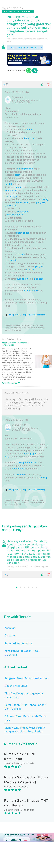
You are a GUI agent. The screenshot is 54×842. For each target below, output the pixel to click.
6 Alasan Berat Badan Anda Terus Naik (25, 718)
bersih (13, 260)
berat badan (22, 202)
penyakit (41, 202)
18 (5, 574)
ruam (27, 453)
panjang (39, 266)
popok (33, 453)
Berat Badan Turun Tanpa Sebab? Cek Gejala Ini (25, 706)
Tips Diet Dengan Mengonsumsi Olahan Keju (24, 695)
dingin (21, 254)
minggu (22, 462)
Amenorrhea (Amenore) (19, 643)
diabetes (38, 278)
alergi (18, 174)
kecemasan (23, 211)
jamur (19, 187)
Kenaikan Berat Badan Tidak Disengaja (21, 652)
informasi (19, 474)
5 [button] (32, 587)
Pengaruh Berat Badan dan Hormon (26, 678)
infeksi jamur (31, 290)
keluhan (31, 462)
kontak (9, 184)
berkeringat (11, 196)
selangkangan (25, 168)
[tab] (27, 295)
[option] (27, 558)
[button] (27, 84)
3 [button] (24, 587)
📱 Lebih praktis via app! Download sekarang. (25, 315)
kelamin (27, 129)
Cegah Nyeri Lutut (15, 685)
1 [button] (16, 587)
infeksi (30, 269)
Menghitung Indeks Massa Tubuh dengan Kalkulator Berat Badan (25, 729)
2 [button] (20, 587)
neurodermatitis (14, 214)
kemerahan (11, 190)
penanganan (19, 468)
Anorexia (9, 628)
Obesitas (10, 635)
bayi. (7, 456)
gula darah (11, 205)
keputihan (29, 138)
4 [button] (28, 587)
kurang (44, 199)
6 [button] (36, 587)
